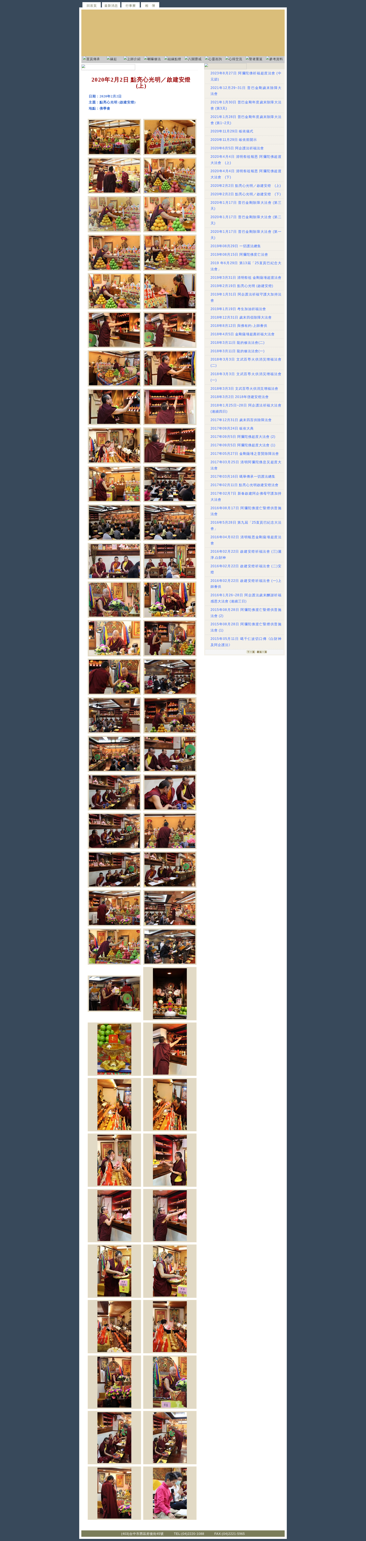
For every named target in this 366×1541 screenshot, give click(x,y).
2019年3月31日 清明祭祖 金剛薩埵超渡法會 (246, 277)
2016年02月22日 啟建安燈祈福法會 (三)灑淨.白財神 (246, 554)
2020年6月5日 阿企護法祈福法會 (237, 148)
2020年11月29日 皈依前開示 (234, 139)
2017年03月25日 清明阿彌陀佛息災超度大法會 (246, 465)
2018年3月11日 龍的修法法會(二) (238, 342)
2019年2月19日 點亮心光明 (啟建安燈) (242, 286)
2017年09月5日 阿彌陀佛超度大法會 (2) (243, 436)
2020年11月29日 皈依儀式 (232, 131)
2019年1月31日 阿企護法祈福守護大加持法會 (246, 297)
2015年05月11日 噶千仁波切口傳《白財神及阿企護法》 (246, 642)
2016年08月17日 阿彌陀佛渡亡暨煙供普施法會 (246, 511)
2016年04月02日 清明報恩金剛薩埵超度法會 (246, 540)
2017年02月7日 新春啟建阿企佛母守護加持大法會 (246, 496)
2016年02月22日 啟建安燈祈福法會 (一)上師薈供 (246, 584)
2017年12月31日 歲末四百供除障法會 (241, 420)
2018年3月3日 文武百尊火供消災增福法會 (244, 388)
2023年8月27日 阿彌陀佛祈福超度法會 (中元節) (246, 76)
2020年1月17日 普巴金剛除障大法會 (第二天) (246, 220)
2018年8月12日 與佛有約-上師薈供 (239, 325)
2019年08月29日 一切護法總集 (236, 246)
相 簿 (150, 5)
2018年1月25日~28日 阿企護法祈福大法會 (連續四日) (246, 408)
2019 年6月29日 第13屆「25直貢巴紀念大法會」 (246, 266)
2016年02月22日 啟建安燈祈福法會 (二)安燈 (246, 569)
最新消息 (111, 5)
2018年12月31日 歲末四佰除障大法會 (241, 317)
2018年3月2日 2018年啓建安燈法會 (240, 397)
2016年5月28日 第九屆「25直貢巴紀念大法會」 (246, 525)
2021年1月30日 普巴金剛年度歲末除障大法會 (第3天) (246, 105)
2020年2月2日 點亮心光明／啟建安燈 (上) (246, 185)
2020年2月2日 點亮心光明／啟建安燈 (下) (246, 194)
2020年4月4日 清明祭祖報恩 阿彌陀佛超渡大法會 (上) (246, 160)
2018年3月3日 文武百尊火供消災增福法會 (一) (246, 377)
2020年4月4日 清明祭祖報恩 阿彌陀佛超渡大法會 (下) (246, 174)
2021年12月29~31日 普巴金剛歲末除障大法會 (246, 91)
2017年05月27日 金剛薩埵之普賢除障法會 (245, 453)
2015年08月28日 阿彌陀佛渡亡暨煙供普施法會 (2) (246, 613)
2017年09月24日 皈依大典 (232, 428)
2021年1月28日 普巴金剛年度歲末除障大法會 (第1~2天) (246, 120)
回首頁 (92, 5)
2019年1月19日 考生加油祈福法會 (238, 309)
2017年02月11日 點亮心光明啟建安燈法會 (245, 485)
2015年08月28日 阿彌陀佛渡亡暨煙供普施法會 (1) (246, 627)
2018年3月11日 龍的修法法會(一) (238, 351)
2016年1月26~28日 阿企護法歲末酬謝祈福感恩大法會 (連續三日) (246, 598)
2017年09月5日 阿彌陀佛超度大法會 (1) (243, 445)
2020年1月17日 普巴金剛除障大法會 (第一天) (246, 235)
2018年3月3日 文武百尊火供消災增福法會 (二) (246, 362)
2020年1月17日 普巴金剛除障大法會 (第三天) (246, 206)
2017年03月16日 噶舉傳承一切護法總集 (243, 476)
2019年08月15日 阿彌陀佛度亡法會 (239, 254)
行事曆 (131, 5)
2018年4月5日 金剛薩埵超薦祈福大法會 (243, 334)
